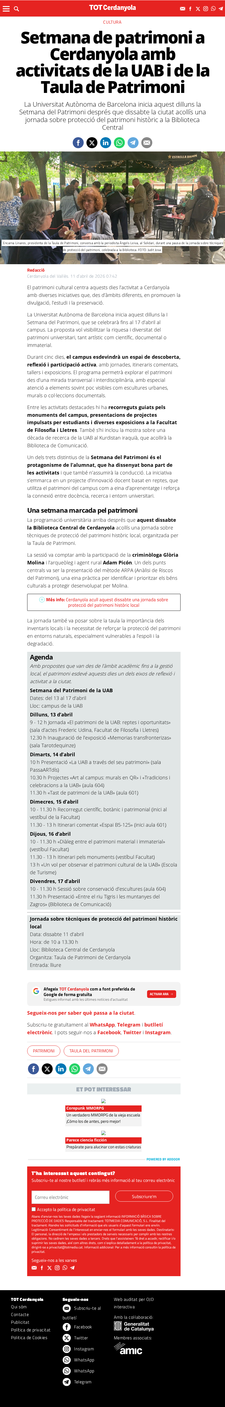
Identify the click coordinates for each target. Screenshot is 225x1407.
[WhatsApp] (214, 8)
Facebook (109, 1032)
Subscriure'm (144, 1196)
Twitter (132, 1032)
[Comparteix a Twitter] (91, 142)
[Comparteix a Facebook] (78, 142)
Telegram (128, 1024)
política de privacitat (76, 1209)
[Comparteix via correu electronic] (146, 142)
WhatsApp (102, 1024)
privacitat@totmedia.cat (66, 1247)
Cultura (112, 22)
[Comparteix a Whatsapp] (119, 142)
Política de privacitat (31, 1329)
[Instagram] (206, 8)
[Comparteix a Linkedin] (105, 142)
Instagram (158, 1032)
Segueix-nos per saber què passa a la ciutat (80, 1012)
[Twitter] (198, 8)
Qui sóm (19, 1306)
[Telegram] (221, 8)
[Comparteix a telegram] (133, 142)
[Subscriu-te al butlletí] (183, 8)
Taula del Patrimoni (91, 1050)
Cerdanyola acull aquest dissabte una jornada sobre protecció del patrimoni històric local (107, 602)
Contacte (20, 1314)
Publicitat (20, 1322)
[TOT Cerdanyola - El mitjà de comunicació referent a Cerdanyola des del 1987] (112, 8)
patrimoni (44, 1050)
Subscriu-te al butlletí (82, 1313)
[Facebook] (191, 8)
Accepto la (66, 1209)
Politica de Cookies (29, 1337)
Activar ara (159, 994)
